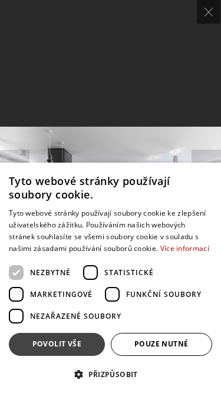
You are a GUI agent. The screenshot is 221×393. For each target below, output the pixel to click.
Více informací (184, 248)
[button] (110, 373)
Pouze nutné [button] (161, 344)
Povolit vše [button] (56, 344)
